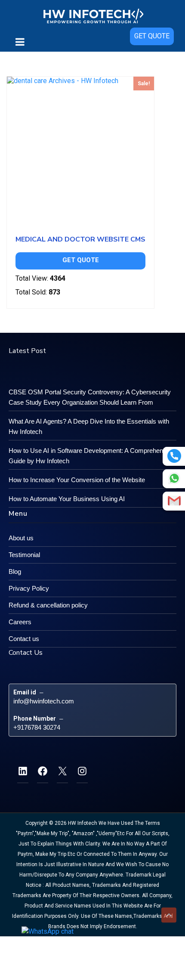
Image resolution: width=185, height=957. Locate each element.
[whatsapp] (174, 478)
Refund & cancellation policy (48, 605)
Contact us (24, 638)
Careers (20, 622)
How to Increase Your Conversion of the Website (77, 479)
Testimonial (24, 554)
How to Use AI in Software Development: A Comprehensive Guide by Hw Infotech (92, 456)
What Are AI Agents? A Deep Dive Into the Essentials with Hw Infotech (89, 426)
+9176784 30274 (36, 727)
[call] (174, 456)
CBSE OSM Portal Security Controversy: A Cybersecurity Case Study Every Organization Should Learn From (90, 397)
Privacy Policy (29, 588)
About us (21, 538)
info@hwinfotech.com (43, 701)
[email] (174, 501)
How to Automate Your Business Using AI (67, 498)
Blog (15, 571)
